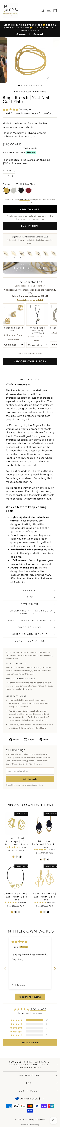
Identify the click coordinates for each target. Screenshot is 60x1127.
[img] (19, 941)
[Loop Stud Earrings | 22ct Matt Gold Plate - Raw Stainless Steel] (17, 857)
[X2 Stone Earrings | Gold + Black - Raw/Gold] (44, 859)
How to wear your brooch (30, 620)
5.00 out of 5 (38, 1009)
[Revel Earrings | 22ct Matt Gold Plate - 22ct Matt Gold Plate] (41, 912)
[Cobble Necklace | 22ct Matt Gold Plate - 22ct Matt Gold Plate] (12, 912)
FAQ (29, 1083)
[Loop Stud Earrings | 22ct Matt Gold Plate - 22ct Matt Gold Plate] (13, 857)
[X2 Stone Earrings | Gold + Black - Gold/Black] (41, 859)
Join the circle (30, 779)
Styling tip (30, 604)
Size (30, 597)
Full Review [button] (18, 985)
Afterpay (31, 152)
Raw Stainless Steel (14, 190)
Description (30, 379)
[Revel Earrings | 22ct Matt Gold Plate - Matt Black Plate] (48, 912)
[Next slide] (54, 968)
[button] (11, 109)
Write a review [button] (30, 1042)
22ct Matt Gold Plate (6, 190)
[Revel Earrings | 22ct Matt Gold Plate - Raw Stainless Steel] (44, 912)
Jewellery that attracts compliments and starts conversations (29, 1065)
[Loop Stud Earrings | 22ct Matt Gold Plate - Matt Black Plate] (20, 857)
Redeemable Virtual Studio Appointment (30, 612)
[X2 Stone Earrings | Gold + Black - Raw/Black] (48, 859)
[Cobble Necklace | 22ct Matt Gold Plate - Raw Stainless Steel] (19, 912)
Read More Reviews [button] (30, 996)
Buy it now (30, 226)
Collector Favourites (33, 91)
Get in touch (29, 1090)
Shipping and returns (30, 634)
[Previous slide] (5, 968)
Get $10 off (25, 199)
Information (29, 1075)
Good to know (30, 627)
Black (21, 190)
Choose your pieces (30, 361)
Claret (28, 190)
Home (17, 91)
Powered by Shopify (30, 1124)
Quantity (9, 170)
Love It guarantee (30, 640)
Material (30, 590)
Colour (19, 184)
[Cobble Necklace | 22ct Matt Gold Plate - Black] (15, 912)
